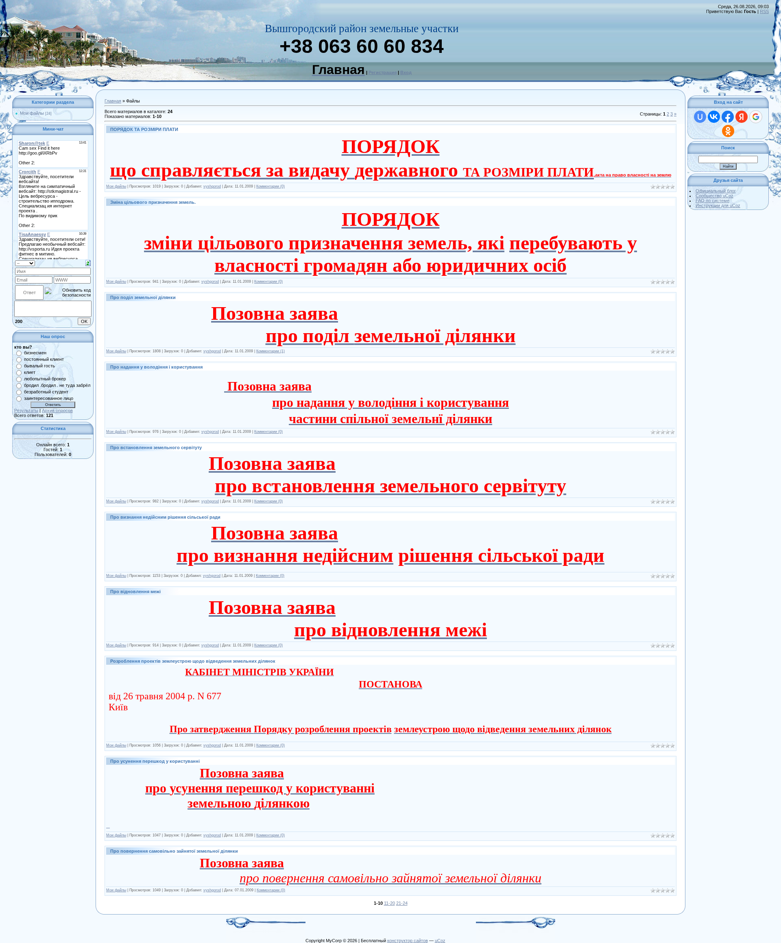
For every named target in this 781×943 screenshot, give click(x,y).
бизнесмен (35, 352)
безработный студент (46, 391)
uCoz (440, 940)
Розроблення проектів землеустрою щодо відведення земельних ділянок (192, 661)
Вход (406, 72)
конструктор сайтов (407, 940)
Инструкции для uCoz (718, 205)
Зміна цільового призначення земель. (153, 202)
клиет (29, 372)
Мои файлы (32, 113)
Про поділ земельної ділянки (143, 297)
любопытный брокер (45, 378)
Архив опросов (57, 410)
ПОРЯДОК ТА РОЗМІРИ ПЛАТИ (144, 129)
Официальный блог (716, 190)
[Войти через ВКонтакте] (714, 117)
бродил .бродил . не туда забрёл (57, 385)
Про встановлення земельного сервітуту (156, 447)
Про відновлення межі (135, 591)
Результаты (26, 410)
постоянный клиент (44, 359)
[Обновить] (88, 262)
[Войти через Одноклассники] (728, 131)
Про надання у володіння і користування (156, 367)
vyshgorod (212, 186)
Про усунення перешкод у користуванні (155, 761)
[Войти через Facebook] (728, 117)
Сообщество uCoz (714, 195)
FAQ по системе (712, 200)
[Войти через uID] (700, 117)
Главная (113, 100)
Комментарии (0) (270, 186)
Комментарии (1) (270, 351)
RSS (764, 11)
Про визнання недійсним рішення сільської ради (165, 517)
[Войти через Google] (755, 116)
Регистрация (383, 72)
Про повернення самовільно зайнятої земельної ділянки (174, 851)
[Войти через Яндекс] (741, 117)
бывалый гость (39, 365)
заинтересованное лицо (48, 398)
